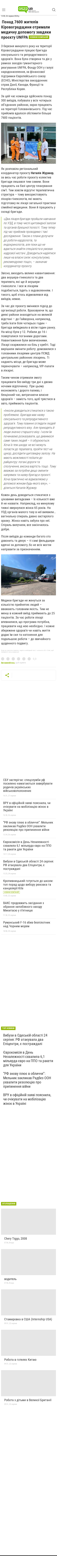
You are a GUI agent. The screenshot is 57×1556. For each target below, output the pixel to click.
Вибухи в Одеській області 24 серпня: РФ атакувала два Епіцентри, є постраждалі (28, 865)
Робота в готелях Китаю (20, 1360)
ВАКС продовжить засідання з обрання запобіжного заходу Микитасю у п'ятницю (23, 906)
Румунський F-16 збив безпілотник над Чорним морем (26, 924)
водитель (10, 1279)
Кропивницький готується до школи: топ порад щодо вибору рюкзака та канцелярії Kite (28, 884)
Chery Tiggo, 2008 (15, 1238)
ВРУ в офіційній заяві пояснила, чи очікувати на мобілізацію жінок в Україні (27, 806)
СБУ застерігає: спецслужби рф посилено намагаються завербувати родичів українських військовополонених (27, 785)
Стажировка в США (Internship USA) (28, 1319)
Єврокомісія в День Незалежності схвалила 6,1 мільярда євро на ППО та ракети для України (27, 845)
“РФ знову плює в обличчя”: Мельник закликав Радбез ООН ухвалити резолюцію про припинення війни (28, 826)
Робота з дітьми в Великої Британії (27, 1400)
